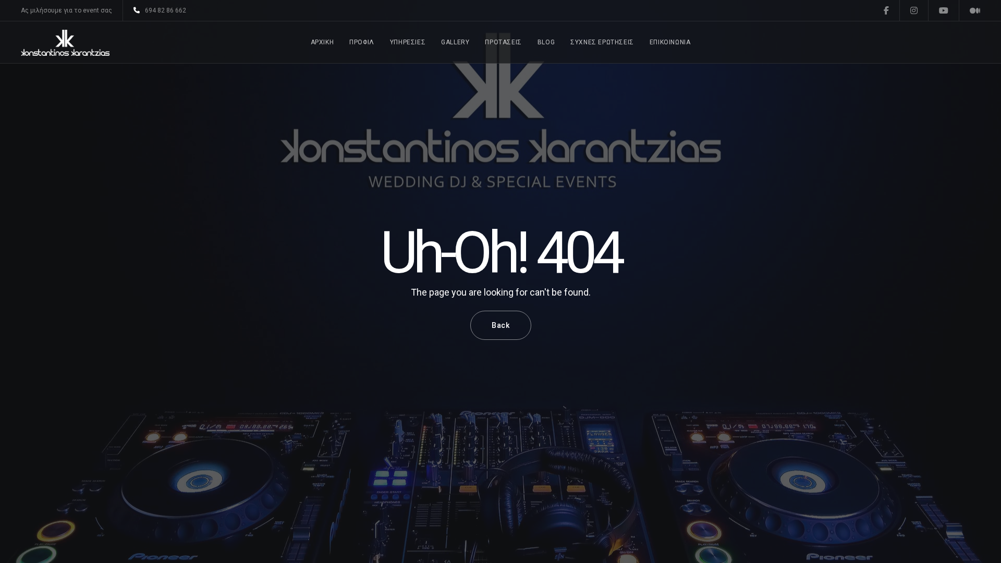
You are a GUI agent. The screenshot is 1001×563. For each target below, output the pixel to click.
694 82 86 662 (165, 10)
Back (501, 325)
